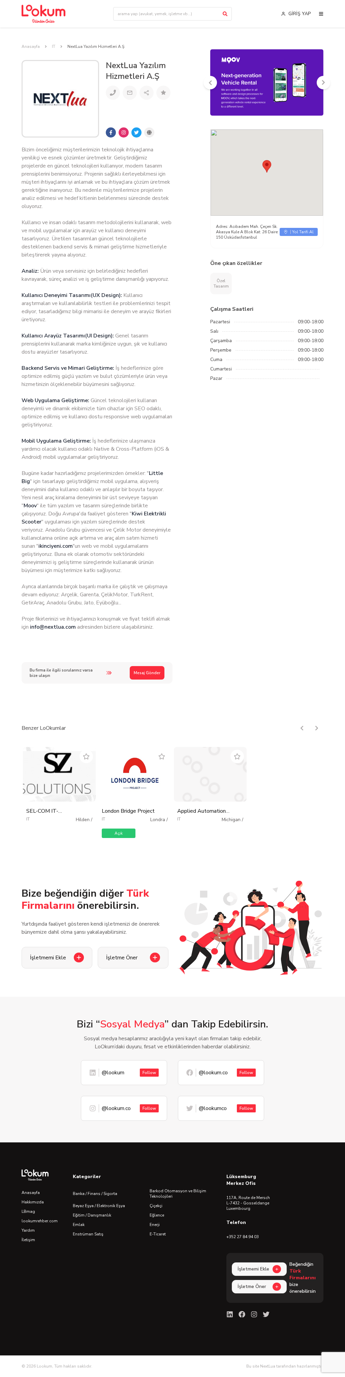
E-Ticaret (158, 1234)
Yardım (28, 1230)
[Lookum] (43, 14)
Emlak (79, 1224)
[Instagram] (254, 1314)
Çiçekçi (156, 1205)
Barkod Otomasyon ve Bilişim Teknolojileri (178, 1193)
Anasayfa (31, 46)
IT (53, 46)
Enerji (155, 1224)
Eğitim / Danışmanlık (92, 1215)
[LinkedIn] (229, 1314)
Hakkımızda (33, 1202)
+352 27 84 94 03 (242, 1236)
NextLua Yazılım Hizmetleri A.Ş (95, 46)
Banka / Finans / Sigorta (95, 1193)
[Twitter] (266, 1314)
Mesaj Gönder (147, 673)
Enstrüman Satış (88, 1234)
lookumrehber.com (40, 1221)
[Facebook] (242, 1314)
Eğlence (157, 1215)
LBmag (28, 1211)
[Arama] (225, 14)
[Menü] (321, 13)
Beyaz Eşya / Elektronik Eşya (99, 1205)
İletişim (28, 1240)
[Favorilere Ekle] (86, 756)
